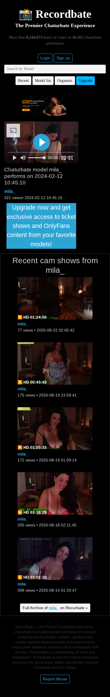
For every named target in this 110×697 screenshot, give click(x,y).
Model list (43, 81)
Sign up (63, 58)
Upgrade (85, 81)
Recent (23, 81)
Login (45, 58)
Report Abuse (55, 679)
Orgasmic (64, 81)
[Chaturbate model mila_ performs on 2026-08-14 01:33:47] (55, 558)
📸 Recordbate (55, 14)
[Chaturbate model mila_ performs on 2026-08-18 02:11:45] (55, 493)
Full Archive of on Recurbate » (55, 607)
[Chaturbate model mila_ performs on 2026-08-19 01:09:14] (55, 428)
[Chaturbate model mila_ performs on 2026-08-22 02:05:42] (55, 298)
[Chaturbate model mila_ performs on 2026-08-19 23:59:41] (55, 363)
